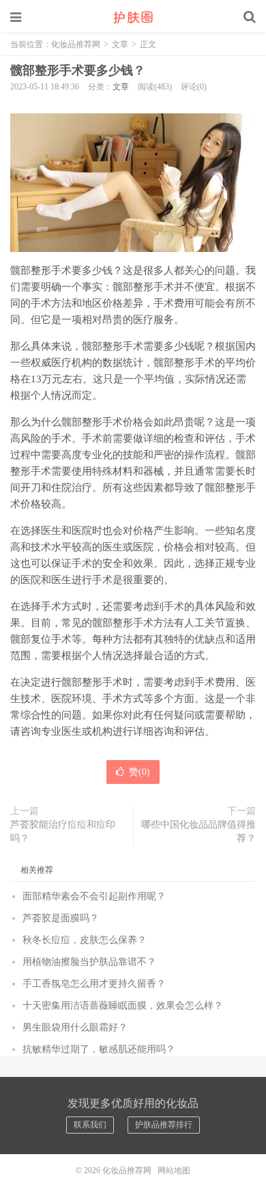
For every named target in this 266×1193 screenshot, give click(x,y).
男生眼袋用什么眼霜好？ (75, 1027)
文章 (120, 44)
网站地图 (174, 1170)
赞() (139, 772)
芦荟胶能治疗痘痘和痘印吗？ (62, 831)
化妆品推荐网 (133, 17)
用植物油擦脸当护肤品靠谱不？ (89, 962)
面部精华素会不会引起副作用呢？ (94, 896)
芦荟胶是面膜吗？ (61, 918)
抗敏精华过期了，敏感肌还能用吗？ (99, 1049)
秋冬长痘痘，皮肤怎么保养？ (85, 940)
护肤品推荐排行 (163, 1124)
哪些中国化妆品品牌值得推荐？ (198, 831)
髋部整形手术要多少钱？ (77, 70)
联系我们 (90, 1124)
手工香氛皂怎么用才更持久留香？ (94, 984)
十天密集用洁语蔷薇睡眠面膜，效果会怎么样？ (123, 1005)
